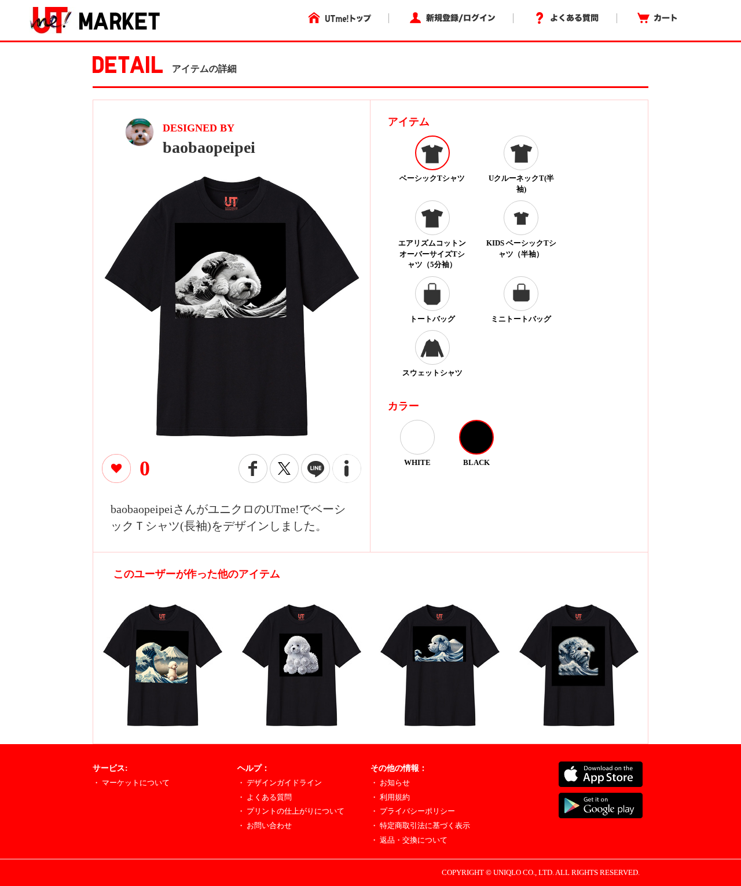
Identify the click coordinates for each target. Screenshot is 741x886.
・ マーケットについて (131, 782)
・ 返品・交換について (408, 840)
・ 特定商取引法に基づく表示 (420, 825)
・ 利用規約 (390, 797)
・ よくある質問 (264, 797)
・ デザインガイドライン (279, 782)
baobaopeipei (209, 147)
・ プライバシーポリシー (412, 811)
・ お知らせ (390, 782)
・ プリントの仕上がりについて (290, 811)
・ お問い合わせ (264, 825)
